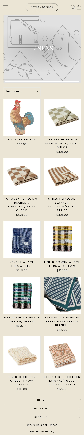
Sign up (41, 417)
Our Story (41, 408)
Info (41, 399)
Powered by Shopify (42, 431)
